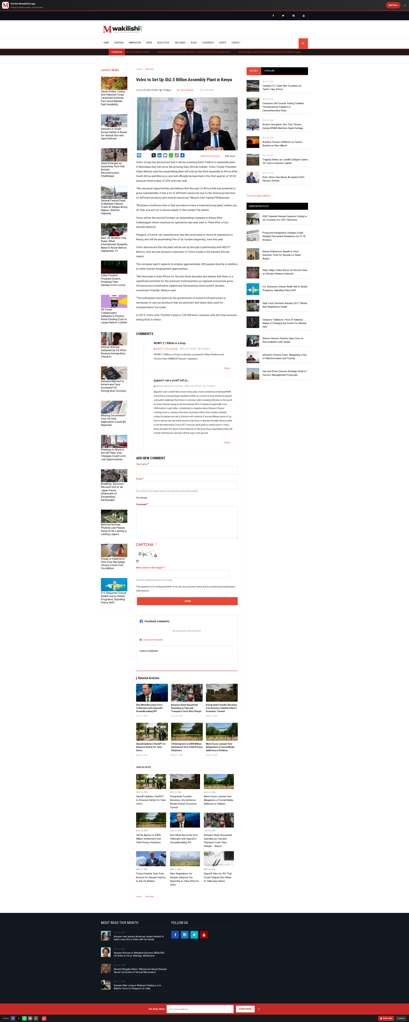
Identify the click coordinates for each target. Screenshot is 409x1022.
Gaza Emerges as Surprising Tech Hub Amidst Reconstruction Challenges (113, 170)
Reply (227, 368)
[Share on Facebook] (13, 1018)
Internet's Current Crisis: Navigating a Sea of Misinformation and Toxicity (284, 356)
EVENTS (222, 42)
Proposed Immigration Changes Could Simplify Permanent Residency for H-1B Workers (283, 236)
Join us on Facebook (153, 640)
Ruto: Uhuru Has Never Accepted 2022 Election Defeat (283, 179)
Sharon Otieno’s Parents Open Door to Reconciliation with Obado (282, 340)
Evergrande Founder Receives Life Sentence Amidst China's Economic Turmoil (183, 802)
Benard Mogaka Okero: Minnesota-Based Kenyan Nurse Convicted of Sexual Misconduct (140, 970)
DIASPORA (119, 42)
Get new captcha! (137, 561)
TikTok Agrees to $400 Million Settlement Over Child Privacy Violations (148, 839)
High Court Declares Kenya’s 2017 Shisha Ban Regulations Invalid (284, 305)
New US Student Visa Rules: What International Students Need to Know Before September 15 (114, 244)
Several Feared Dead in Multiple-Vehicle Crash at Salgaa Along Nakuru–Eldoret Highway (114, 207)
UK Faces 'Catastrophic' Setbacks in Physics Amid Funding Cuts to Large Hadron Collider (114, 316)
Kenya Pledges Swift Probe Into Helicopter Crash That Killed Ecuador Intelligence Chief (229, 52)
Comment (141, 504)
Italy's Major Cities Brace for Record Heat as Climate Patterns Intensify (284, 272)
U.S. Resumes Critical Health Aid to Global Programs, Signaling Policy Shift (113, 597)
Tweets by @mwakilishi (258, 195)
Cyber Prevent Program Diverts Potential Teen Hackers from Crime (113, 280)
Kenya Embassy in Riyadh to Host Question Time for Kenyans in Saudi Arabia (281, 255)
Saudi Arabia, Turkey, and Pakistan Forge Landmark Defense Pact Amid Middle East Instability (113, 98)
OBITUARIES (180, 42)
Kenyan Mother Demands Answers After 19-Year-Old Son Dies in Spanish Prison (145, 52)
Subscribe (387, 1018)
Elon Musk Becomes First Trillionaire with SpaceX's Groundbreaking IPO (184, 839)
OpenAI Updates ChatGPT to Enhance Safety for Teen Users (151, 800)
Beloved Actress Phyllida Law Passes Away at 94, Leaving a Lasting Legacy (114, 529)
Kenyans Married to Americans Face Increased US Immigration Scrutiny (113, 386)
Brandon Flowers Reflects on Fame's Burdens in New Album (282, 144)
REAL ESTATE (163, 42)
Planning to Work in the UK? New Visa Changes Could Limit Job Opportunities (113, 454)
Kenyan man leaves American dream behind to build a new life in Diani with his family (139, 938)
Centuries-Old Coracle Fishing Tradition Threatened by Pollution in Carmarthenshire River (283, 107)
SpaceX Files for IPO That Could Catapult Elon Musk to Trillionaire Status (218, 877)
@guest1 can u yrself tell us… (171, 380)
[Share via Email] (30, 1018)
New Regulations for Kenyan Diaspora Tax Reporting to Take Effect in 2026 (184, 879)
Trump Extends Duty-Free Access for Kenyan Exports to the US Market (151, 877)
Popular (270, 70)
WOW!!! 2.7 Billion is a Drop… (170, 343)
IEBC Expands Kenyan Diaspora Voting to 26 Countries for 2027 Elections (284, 218)
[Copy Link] (36, 1018)
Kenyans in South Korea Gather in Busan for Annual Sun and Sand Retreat (114, 133)
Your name (141, 464)
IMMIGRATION (135, 42)
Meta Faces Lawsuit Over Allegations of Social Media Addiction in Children (218, 800)
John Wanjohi (187, 90)
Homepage (141, 497)
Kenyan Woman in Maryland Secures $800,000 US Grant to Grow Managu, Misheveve (139, 954)
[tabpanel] (277, 128)
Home (106, 42)
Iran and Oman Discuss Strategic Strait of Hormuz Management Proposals (284, 373)
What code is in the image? (149, 567)
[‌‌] (273, 16)
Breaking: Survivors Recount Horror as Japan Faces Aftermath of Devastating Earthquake (112, 491)
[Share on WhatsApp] (24, 1018)
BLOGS (194, 42)
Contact (401, 1018)
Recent (254, 70)
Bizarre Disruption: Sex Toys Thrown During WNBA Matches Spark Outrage (282, 126)
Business (149, 69)
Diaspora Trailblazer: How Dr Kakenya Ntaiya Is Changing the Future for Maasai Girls (284, 323)
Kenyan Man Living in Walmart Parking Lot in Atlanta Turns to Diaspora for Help (137, 987)
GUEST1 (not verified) (167, 348)
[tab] (254, 71)
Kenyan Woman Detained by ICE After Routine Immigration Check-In (113, 351)
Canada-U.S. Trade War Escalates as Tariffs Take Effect (281, 87)
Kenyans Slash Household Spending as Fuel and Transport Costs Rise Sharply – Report (218, 841)
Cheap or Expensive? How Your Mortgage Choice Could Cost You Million (113, 563)
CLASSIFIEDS (208, 42)
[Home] (122, 29)
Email (139, 479)
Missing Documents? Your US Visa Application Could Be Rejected (113, 420)
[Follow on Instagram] (44, 1018)
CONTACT (236, 42)
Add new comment (210, 156)
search (303, 43)
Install (393, 5)
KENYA (149, 42)
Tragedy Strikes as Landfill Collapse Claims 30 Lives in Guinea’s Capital (285, 161)
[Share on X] (18, 1018)
